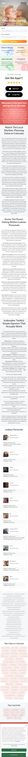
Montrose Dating (23, 689)
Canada (22, 709)
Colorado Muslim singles (17, 615)
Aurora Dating (13, 650)
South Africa (9, 718)
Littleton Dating (24, 687)
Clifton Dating (4, 664)
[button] (24, 3)
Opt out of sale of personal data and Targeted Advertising (14, 745)
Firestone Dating (13, 672)
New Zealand (14, 715)
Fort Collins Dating (9, 675)
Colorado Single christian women (13, 624)
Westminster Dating (18, 698)
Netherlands (6, 715)
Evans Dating (5, 672)
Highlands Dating (9, 684)
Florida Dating (22, 672)
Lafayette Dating (18, 684)
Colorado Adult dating (8, 594)
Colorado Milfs (7, 615)
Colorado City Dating (22, 664)
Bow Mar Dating (23, 653)
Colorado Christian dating (9, 601)
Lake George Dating (5, 687)
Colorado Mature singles (19, 613)
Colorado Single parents (7, 636)
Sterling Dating (20, 695)
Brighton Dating (4, 656)
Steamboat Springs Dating (10, 695)
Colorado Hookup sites (19, 605)
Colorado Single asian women (13, 618)
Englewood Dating (22, 670)
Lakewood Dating (14, 687)
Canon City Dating (23, 656)
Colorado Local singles (7, 613)
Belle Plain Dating (22, 650)
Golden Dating (4, 681)
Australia (6, 712)
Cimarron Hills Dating (20, 661)
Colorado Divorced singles (7, 603)
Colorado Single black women (13, 620)
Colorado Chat (20, 599)
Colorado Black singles (19, 597)
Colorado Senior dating (13, 617)
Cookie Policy (17, 741)
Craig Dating (16, 667)
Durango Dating (13, 670)
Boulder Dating (14, 653)
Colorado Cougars (20, 601)
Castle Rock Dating (9, 658)
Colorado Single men (13, 632)
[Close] (26, 725)
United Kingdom (15, 709)
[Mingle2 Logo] (3, 3)
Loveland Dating (14, 689)
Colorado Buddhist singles (9, 599)
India (18, 712)
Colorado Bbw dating (8, 597)
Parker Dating (13, 692)
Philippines (21, 715)
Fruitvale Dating (13, 678)
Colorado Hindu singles (7, 605)
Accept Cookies (13, 754)
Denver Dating (5, 670)
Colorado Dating (12, 664)
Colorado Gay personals (20, 603)
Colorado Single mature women (13, 630)
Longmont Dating (5, 689)
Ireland (22, 712)
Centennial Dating (18, 658)
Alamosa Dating (15, 647)
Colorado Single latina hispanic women (13, 628)
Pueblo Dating (21, 692)
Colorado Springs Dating (6, 667)
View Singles (14, 41)
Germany (12, 712)
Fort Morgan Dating (19, 675)
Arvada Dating (5, 650)
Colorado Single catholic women (13, 622)
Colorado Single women (19, 636)
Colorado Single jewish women (13, 626)
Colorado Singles (14, 638)
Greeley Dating (24, 681)
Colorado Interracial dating (13, 609)
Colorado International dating (13, 607)
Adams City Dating (5, 647)
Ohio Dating (6, 692)
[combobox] (14, 30)
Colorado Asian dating (19, 594)
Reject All (14, 750)
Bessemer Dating (5, 653)
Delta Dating (23, 667)
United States (6, 709)
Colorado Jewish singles (7, 611)
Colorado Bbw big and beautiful (13, 596)
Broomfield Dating (13, 656)
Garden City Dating (23, 678)
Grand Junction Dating (13, 681)
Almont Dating (23, 647)
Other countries (17, 718)
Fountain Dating (4, 678)
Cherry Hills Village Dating (8, 661)
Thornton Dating (8, 698)
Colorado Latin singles (19, 611)
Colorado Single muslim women (13, 634)
